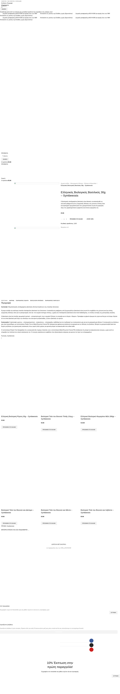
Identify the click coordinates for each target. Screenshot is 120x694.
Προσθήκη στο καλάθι (76, 219)
